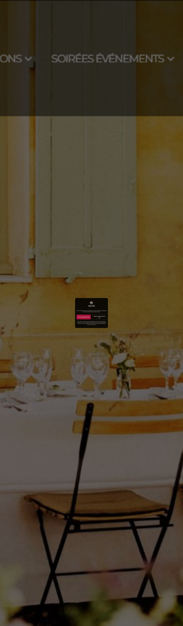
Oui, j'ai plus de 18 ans (83, 317)
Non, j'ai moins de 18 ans (99, 317)
